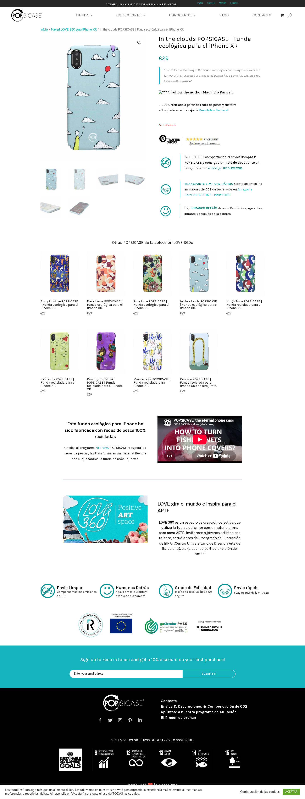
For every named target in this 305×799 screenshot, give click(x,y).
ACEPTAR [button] (291, 791)
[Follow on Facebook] (100, 720)
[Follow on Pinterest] (130, 720)
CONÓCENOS (180, 15)
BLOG (224, 15)
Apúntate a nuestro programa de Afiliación (199, 712)
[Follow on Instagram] (120, 720)
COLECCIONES (129, 15)
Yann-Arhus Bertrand (213, 110)
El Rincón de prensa (178, 717)
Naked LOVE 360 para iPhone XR (74, 29)
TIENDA (82, 15)
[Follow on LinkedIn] (140, 720)
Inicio (44, 29)
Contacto (169, 700)
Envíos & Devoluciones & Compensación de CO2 (204, 706)
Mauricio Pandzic (218, 92)
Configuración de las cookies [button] (260, 791)
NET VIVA (102, 448)
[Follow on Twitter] (110, 720)
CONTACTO (262, 15)
